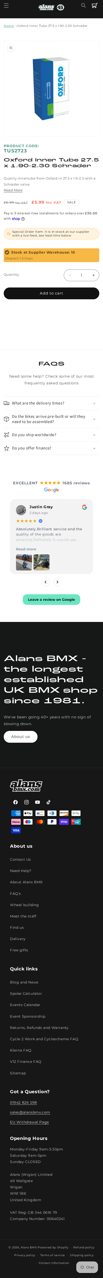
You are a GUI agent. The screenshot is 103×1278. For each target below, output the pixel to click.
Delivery (18, 939)
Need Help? (21, 870)
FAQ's (15, 893)
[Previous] (45, 582)
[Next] (57, 582)
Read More (13, 190)
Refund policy (83, 1247)
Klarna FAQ (21, 1050)
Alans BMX (29, 1247)
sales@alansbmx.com (30, 1112)
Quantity (11, 274)
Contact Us (20, 859)
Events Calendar (25, 1005)
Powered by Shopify (53, 1247)
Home (9, 26)
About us (20, 736)
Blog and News (24, 982)
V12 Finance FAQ (26, 1061)
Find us (17, 927)
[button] (6, 5)
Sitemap (18, 1073)
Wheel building (24, 905)
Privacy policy (24, 1255)
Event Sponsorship (27, 1016)
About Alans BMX (26, 882)
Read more (26, 549)
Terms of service (52, 1255)
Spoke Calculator (26, 993)
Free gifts (19, 950)
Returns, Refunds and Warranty (39, 1027)
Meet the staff (23, 916)
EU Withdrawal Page (29, 1122)
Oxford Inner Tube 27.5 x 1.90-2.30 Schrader (52, 26)
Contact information (54, 1263)
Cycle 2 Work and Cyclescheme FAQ (44, 1039)
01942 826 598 (23, 1102)
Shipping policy (82, 1255)
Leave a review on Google (51, 599)
